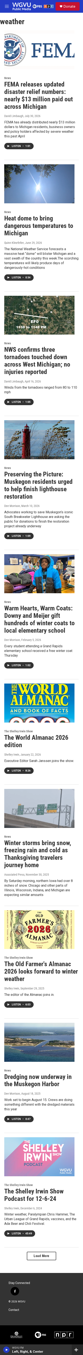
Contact (14, 1310)
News (7, 78)
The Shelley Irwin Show (18, 731)
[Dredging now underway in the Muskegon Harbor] (39, 1042)
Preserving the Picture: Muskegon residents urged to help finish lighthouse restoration (38, 485)
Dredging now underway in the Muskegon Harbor (38, 1080)
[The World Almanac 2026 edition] (39, 703)
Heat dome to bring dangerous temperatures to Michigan (38, 226)
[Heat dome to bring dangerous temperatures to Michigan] (39, 183)
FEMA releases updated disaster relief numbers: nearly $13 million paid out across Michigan (38, 95)
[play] (6, 1350)
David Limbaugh (13, 116)
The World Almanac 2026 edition (36, 741)
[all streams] (77, 1349)
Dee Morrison (12, 506)
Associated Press (14, 874)
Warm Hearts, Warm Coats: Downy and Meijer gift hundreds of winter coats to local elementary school (39, 619)
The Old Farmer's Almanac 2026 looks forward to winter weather (41, 971)
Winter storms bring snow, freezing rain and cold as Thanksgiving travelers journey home (37, 854)
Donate (69, 6)
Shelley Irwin (11, 754)
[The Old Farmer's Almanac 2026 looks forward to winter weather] (39, 929)
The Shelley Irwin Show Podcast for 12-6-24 (34, 1195)
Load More (41, 1256)
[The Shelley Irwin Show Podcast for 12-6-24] (39, 1156)
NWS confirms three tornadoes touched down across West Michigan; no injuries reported (37, 360)
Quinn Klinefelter (14, 242)
